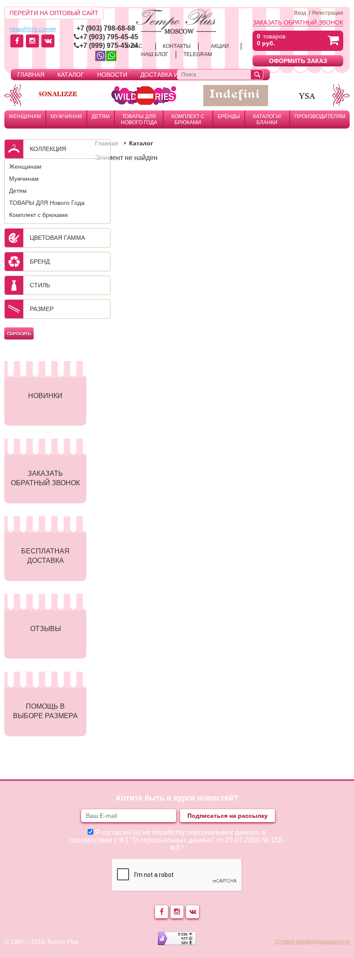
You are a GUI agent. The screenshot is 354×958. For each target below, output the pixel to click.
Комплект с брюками (188, 119)
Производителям (319, 116)
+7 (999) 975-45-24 (108, 45)
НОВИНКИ (45, 395)
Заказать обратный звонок (298, 22)
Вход (300, 13)
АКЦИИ (220, 46)
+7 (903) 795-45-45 (108, 37)
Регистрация (327, 13)
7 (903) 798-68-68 (107, 28)
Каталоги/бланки (267, 119)
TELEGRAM (197, 54)
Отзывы (45, 628)
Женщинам (25, 116)
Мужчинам (66, 116)
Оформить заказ (298, 60)
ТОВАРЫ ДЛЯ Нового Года (139, 119)
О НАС (134, 46)
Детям (101, 116)
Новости (112, 74)
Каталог (70, 74)
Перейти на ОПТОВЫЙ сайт (53, 12)
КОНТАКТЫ (177, 46)
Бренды (229, 116)
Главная (30, 74)
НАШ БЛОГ (154, 54)
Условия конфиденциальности (312, 942)
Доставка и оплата (172, 74)
